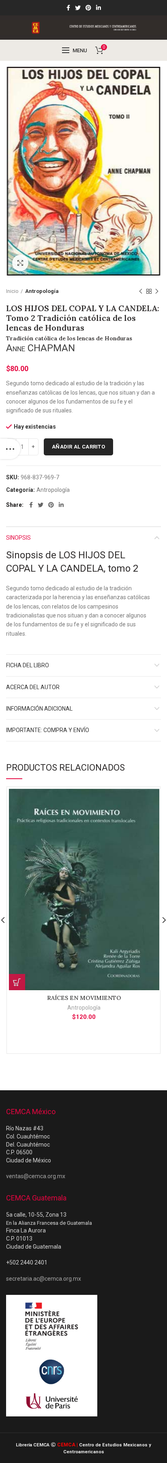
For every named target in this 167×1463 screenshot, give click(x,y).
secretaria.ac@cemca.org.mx (43, 1278)
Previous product (141, 291)
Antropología (42, 291)
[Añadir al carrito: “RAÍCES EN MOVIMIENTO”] (17, 982)
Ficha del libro (27, 665)
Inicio (12, 291)
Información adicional (39, 708)
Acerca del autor (33, 687)
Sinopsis (18, 537)
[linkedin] (98, 7)
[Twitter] (78, 7)
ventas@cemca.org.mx (35, 1176)
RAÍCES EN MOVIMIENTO (84, 998)
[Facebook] (68, 7)
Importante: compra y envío (47, 730)
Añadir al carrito (78, 447)
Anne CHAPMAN (40, 348)
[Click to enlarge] (20, 263)
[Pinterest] (88, 7)
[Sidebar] (10, 449)
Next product (157, 291)
